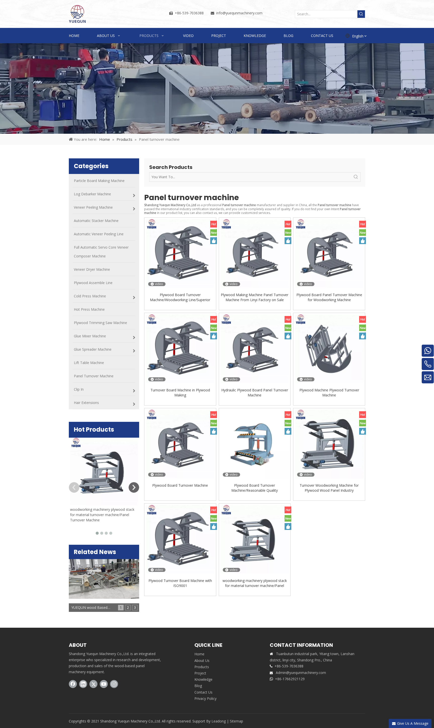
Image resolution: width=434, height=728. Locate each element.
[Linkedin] (83, 684)
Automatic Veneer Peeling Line (99, 234)
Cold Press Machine (90, 296)
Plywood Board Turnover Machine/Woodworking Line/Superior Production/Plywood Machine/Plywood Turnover (180, 297)
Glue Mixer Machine (90, 336)
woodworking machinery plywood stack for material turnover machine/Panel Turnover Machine (102, 514)
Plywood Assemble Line (93, 282)
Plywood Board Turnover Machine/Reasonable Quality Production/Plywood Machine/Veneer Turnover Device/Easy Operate (254, 488)
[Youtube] (104, 684)
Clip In (79, 389)
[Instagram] (114, 684)
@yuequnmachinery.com (242, 13)
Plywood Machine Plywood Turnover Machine (329, 392)
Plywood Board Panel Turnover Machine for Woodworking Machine (329, 297)
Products (201, 666)
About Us (201, 660)
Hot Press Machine (89, 309)
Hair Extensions (86, 402)
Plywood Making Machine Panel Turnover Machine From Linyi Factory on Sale (254, 297)
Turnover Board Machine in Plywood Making (180, 392)
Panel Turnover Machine (94, 376)
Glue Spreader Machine (93, 349)
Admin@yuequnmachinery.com (301, 672)
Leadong (218, 721)
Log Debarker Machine (92, 194)
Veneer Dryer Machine (92, 269)
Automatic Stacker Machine (96, 220)
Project (200, 673)
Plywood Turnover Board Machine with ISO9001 (180, 583)
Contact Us (203, 692)
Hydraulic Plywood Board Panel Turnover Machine (254, 392)
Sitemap (236, 721)
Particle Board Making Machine (99, 180)
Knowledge (203, 679)
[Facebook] (73, 684)
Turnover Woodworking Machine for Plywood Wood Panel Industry (329, 488)
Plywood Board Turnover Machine (180, 485)
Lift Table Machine (89, 362)
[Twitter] (93, 684)
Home (199, 654)
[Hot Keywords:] (361, 14)
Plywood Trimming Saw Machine (100, 322)
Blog (198, 685)
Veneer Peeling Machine (93, 207)
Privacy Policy (205, 698)
